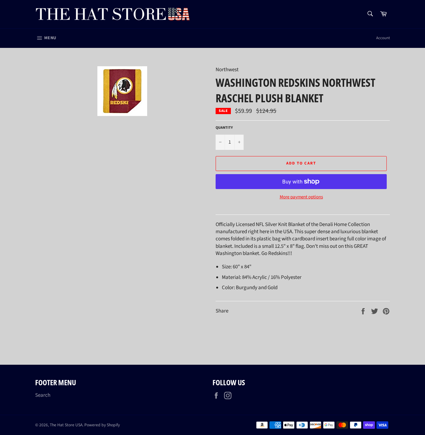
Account (383, 38)
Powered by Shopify (102, 425)
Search (42, 395)
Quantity (224, 127)
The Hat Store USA (66, 425)
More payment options (301, 197)
